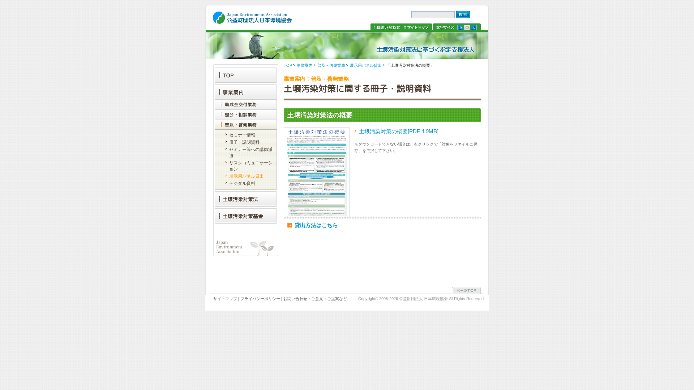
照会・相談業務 (245, 114)
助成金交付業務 (245, 104)
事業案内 (305, 65)
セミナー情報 (242, 135)
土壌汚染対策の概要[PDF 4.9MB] (398, 131)
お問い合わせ (386, 27)
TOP (288, 65)
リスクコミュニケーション (251, 166)
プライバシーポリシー (260, 298)
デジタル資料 (242, 183)
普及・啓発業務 (331, 65)
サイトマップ (417, 27)
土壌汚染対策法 (245, 198)
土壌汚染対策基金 (245, 215)
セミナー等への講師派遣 (251, 152)
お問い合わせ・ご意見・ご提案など (315, 298)
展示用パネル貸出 (366, 65)
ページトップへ (466, 290)
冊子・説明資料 (244, 142)
